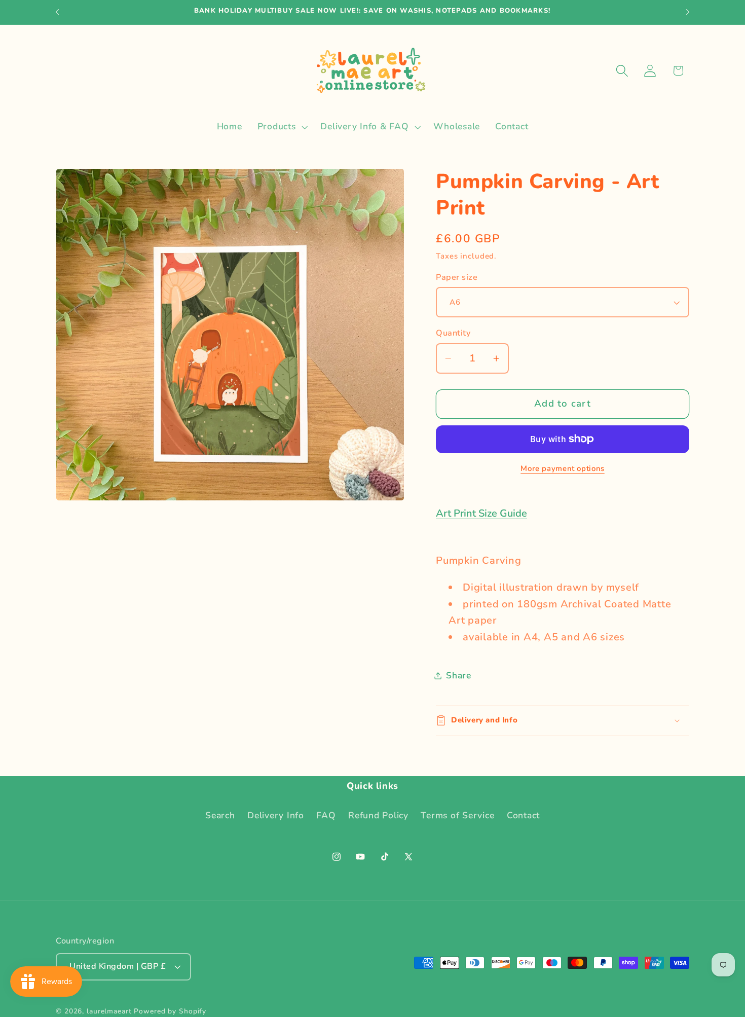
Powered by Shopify (170, 1011)
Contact (523, 815)
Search (220, 815)
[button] (281, 127)
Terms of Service (457, 815)
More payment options (562, 468)
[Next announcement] (688, 12)
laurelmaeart (109, 1011)
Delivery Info (275, 815)
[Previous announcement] (57, 12)
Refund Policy (378, 815)
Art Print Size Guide (481, 513)
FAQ (326, 815)
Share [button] (458, 675)
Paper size (456, 277)
